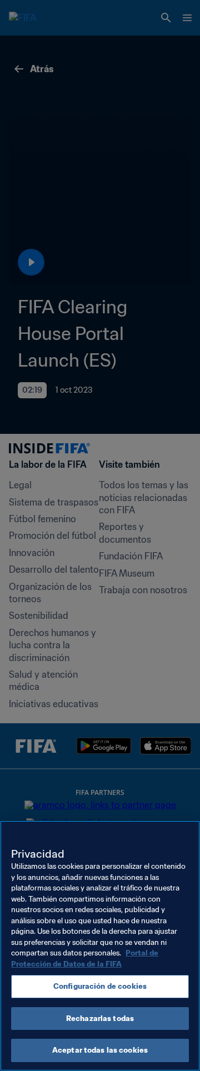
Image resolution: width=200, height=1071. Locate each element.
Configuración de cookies (100, 986)
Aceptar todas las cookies (100, 1050)
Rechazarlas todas (100, 1018)
